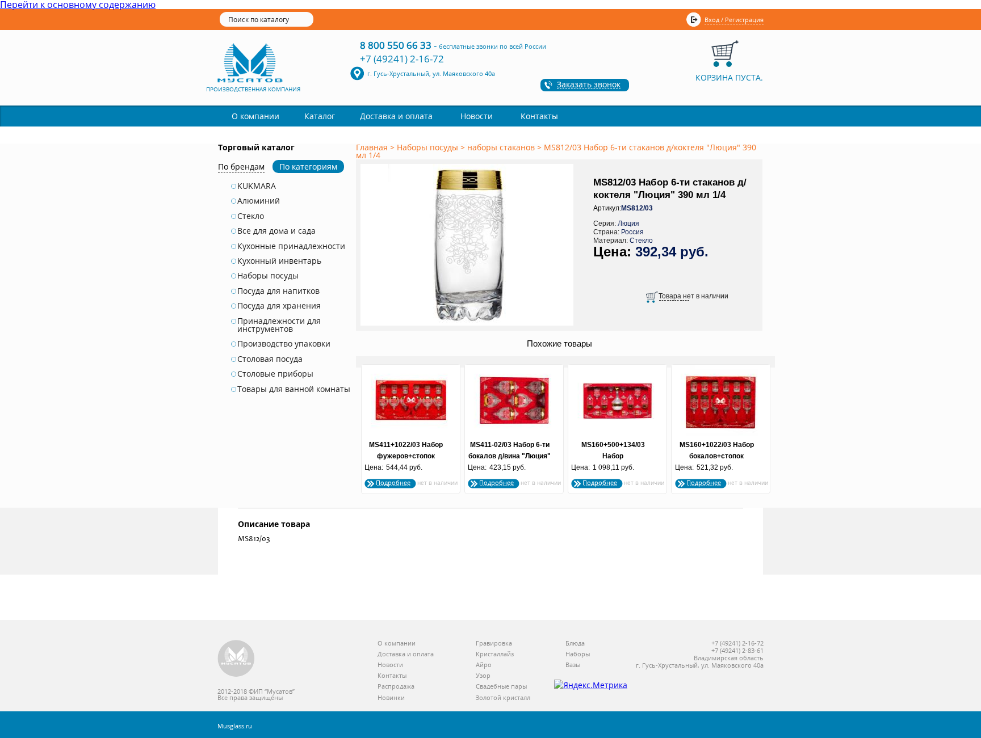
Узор (483, 676)
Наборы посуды (268, 276)
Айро (484, 665)
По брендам (241, 166)
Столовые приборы (275, 374)
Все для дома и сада (276, 231)
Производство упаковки (283, 344)
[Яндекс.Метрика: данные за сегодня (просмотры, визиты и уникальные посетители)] (590, 685)
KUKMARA (256, 186)
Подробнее (393, 482)
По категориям (308, 166)
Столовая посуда (270, 359)
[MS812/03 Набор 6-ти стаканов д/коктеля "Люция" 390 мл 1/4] (469, 326)
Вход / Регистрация (734, 19)
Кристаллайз (495, 654)
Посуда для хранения (279, 306)
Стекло (250, 216)
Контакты (539, 116)
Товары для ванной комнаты (293, 389)
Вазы (572, 665)
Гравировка (494, 643)
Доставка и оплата (396, 116)
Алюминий (258, 201)
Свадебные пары (501, 686)
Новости (476, 116)
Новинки (391, 698)
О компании (255, 116)
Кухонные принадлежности (291, 246)
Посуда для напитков (278, 291)
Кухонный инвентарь (279, 261)
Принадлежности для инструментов (279, 325)
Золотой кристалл (503, 698)
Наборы (577, 654)
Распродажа (396, 686)
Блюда (575, 643)
